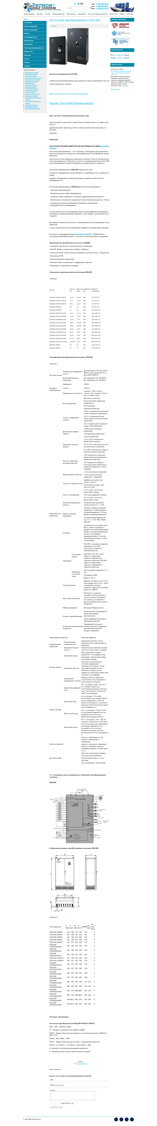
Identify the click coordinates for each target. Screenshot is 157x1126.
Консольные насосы (32, 81)
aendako (120, 58)
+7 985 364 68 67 (101, 6)
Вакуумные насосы (31, 74)
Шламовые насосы (31, 107)
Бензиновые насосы (32, 72)
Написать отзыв (81, 1064)
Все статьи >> (115, 89)
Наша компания (29, 14)
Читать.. (125, 86)
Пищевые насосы (31, 87)
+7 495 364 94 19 (101, 4)
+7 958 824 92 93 (101, 8)
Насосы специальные (32, 94)
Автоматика (82, 14)
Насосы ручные (30, 92)
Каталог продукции (30, 26)
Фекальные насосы (31, 96)
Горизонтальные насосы (33, 78)
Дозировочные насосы (32, 80)
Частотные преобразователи (97, 14)
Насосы (47, 14)
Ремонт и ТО (114, 14)
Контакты (130, 14)
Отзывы (27, 62)
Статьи (26, 59)
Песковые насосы (31, 85)
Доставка (40, 14)
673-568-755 (119, 55)
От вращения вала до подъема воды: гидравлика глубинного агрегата (121, 73)
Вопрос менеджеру (30, 30)
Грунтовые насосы (31, 105)
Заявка (122, 14)
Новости (27, 66)
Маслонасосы (29, 83)
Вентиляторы (71, 14)
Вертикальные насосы (32, 108)
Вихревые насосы (31, 76)
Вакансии (27, 55)
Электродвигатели (58, 14)
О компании (28, 22)
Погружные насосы (31, 89)
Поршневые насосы (31, 90)
